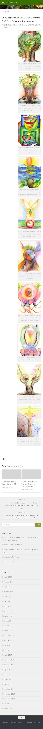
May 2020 (6, 601)
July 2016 (6, 674)
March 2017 (7, 655)
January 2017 (8, 665)
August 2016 (7, 670)
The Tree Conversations (9, 2)
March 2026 (7, 577)
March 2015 (7, 709)
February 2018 (8, 635)
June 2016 (7, 679)
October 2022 (8, 582)
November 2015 (9, 694)
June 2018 (7, 621)
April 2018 (7, 626)
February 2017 (8, 660)
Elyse (5, 25)
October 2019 (8, 611)
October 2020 (8, 592)
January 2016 (8, 689)
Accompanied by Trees (11, 557)
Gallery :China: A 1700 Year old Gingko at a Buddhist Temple (29, 484)
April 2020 (7, 606)
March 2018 (7, 631)
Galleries (5, 12)
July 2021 (6, 587)
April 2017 (7, 650)
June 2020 (7, 596)
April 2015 (7, 704)
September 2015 (9, 699)
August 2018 (7, 616)
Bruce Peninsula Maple (11, 562)
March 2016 (7, 684)
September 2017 (9, 640)
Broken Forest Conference (12, 545)
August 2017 (7, 645)
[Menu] (40, 2)
